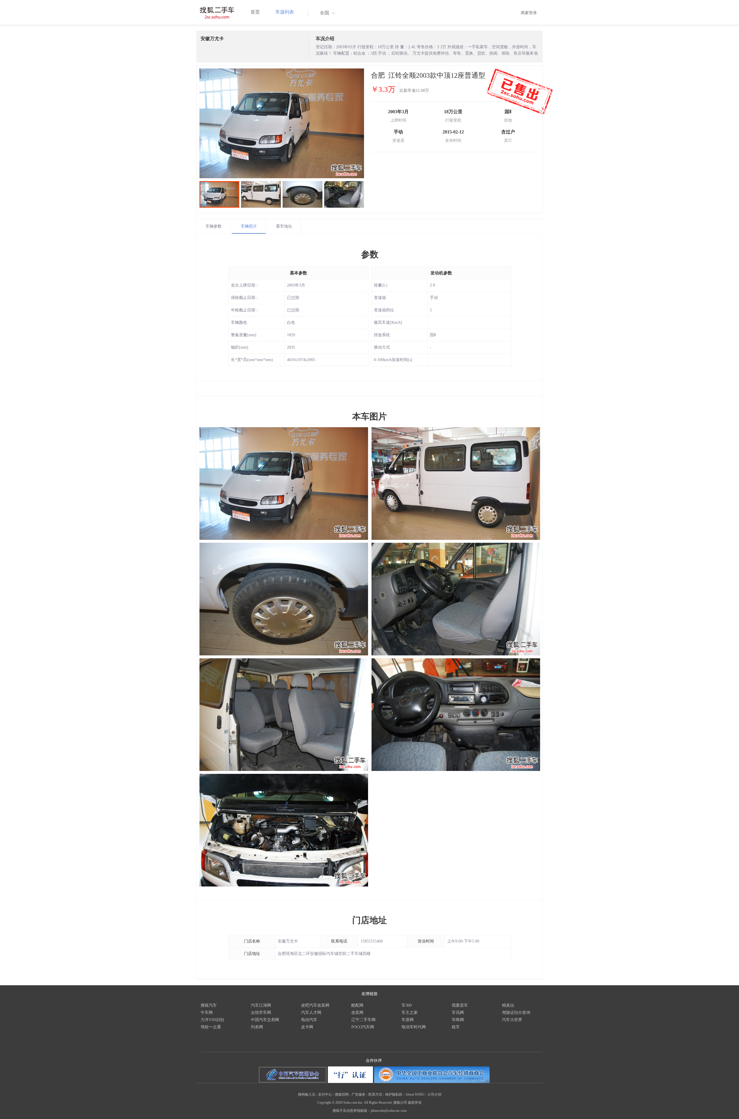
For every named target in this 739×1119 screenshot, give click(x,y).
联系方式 (375, 1094)
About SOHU (415, 1094)
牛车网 (207, 1012)
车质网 (408, 1020)
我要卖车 (460, 1005)
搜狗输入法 (306, 1094)
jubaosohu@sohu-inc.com (388, 1111)
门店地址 (369, 920)
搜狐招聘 (342, 1094)
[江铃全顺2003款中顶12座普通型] (281, 123)
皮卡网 (307, 1027)
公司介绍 (434, 1094)
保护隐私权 (393, 1094)
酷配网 (357, 1005)
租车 (456, 1027)
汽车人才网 (311, 1012)
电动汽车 (309, 1020)
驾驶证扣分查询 (516, 1012)
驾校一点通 (211, 1027)
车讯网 (458, 1012)
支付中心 (325, 1094)
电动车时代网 (414, 1027)
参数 (369, 254)
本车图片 (369, 416)
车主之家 (410, 1012)
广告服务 (358, 1094)
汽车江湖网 (261, 1005)
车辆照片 (249, 226)
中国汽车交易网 (265, 1020)
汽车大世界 (512, 1020)
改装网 (357, 1012)
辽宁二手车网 (363, 1020)
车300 (407, 1005)
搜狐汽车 (209, 1005)
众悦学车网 (261, 1012)
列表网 (257, 1027)
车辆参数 (214, 226)
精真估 (508, 1005)
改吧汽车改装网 (315, 1005)
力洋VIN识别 (212, 1020)
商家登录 (529, 13)
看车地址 (284, 226)
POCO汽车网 (362, 1027)
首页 (255, 12)
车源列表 (284, 12)
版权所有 (415, 1103)
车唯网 (458, 1020)
